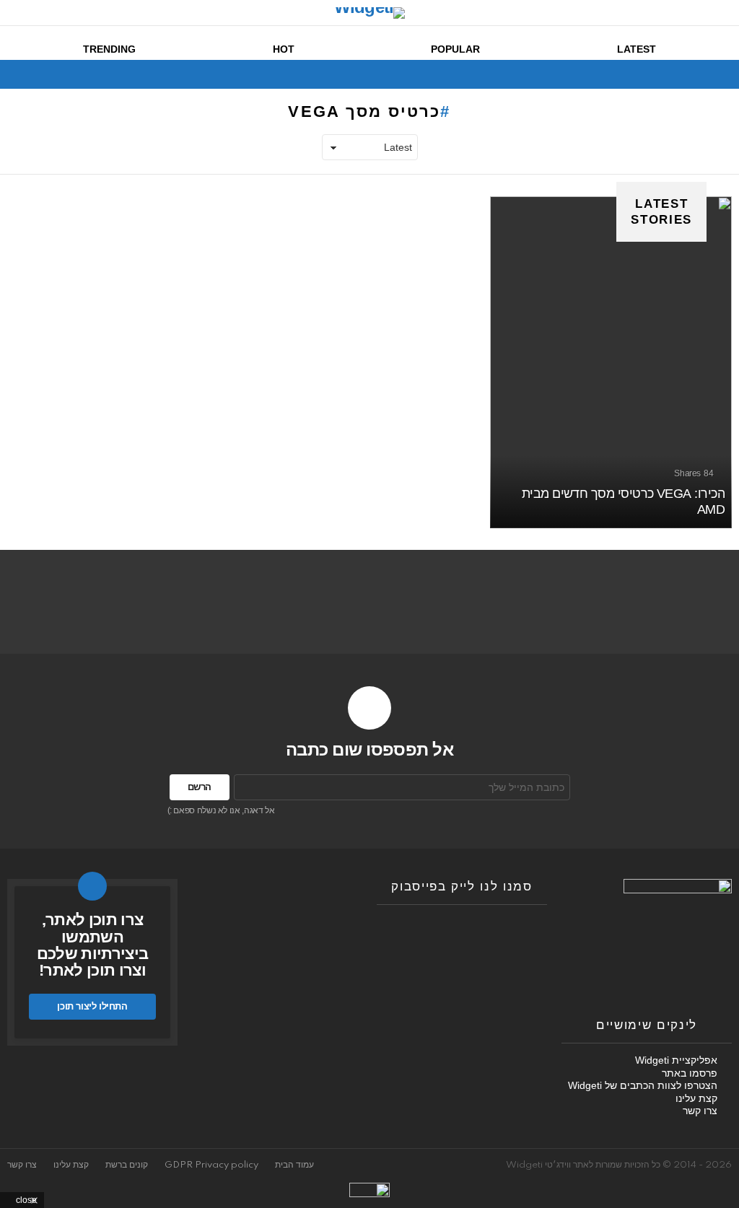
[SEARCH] (16, 74)
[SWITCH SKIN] (65, 74)
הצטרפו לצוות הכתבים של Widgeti (642, 1085)
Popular (455, 49)
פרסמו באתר (689, 1073)
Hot (283, 49)
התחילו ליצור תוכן (92, 1006)
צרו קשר (700, 1110)
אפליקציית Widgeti (676, 1060)
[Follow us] (40, 74)
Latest (636, 49)
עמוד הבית (294, 1165)
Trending (109, 49)
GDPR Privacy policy (211, 1165)
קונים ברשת (126, 1165)
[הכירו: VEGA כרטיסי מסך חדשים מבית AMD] (611, 362)
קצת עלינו (696, 1098)
